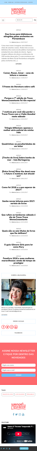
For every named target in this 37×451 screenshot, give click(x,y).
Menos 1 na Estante (18, 11)
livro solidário (19, 394)
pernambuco (30, 394)
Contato (30, 2)
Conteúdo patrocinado (20, 2)
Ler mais (18, 64)
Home (5, 2)
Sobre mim (10, 2)
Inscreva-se (24, 448)
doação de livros (8, 394)
